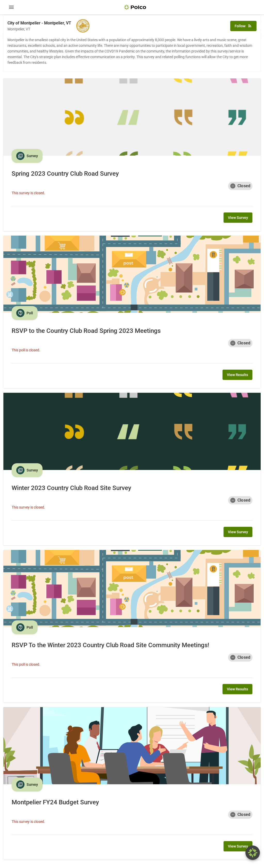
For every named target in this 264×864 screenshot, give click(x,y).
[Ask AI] (252, 852)
